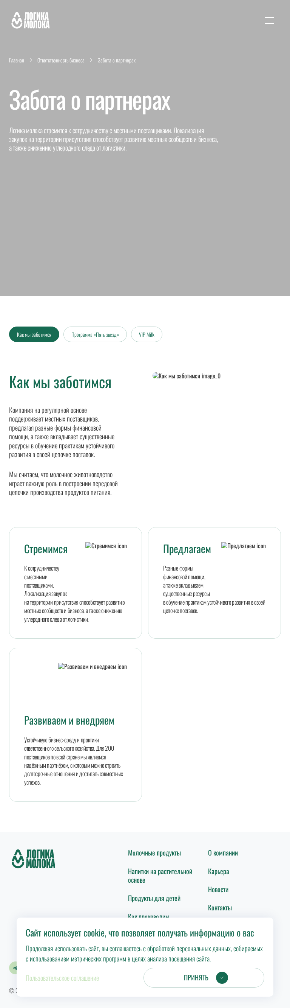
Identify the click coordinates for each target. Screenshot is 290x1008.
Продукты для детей (154, 898)
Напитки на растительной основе (160, 875)
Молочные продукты (154, 852)
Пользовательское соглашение (62, 978)
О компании (223, 852)
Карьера (218, 871)
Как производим (148, 916)
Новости (218, 889)
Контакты (220, 907)
